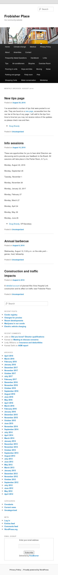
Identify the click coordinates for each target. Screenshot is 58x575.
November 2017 (11, 370)
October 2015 (10, 420)
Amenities (17, 52)
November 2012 (11, 476)
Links (45, 58)
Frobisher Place (17, 16)
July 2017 (8, 376)
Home (7, 46)
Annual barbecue (16, 241)
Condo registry (10, 314)
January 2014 (10, 441)
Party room (28, 74)
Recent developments (13, 320)
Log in (7, 520)
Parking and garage (12, 74)
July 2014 (8, 432)
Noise (48, 69)
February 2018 (10, 361)
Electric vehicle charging (15, 326)
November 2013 (11, 447)
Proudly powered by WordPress (36, 569)
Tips (6, 63)
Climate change (20, 46)
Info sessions (14, 143)
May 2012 (8, 491)
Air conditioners (18, 63)
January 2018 (10, 364)
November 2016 (11, 385)
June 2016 (8, 397)
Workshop (44, 80)
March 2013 (9, 467)
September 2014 (11, 429)
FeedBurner (34, 555)
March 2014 (9, 438)
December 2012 (11, 473)
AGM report (23, 345)
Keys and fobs (26, 69)
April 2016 (8, 402)
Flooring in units (11, 69)
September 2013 (11, 453)
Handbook (35, 58)
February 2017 (10, 379)
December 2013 (11, 444)
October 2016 (10, 388)
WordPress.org (10, 529)
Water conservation (28, 80)
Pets (38, 74)
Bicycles (31, 63)
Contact (28, 52)
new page (29, 111)
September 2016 (11, 391)
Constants (8, 504)
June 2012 (8, 488)
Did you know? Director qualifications (27, 336)
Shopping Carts (11, 80)
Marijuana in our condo (14, 323)
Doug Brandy (14, 126)
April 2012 (8, 494)
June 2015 (8, 423)
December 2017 (11, 367)
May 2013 (8, 464)
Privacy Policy (45, 46)
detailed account (13, 285)
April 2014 (8, 435)
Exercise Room (45, 63)
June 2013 (8, 461)
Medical (33, 46)
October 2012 (10, 479)
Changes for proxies (13, 317)
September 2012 (11, 482)
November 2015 (11, 417)
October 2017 (10, 373)
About (7, 52)
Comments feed (11, 526)
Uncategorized (18, 131)
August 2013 (9, 455)
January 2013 (10, 470)
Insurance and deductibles (30, 342)
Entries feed (9, 523)
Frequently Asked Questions (16, 58)
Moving (39, 69)
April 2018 (8, 355)
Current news (10, 507)
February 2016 (10, 408)
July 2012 (8, 485)
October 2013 (10, 450)
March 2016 (9, 405)
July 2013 (8, 458)
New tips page (14, 98)
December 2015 (11, 414)
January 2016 (10, 411)
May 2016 (8, 399)
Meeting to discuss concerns (25, 339)
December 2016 (11, 382)
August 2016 (9, 394)
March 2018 (9, 358)
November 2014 (11, 426)
